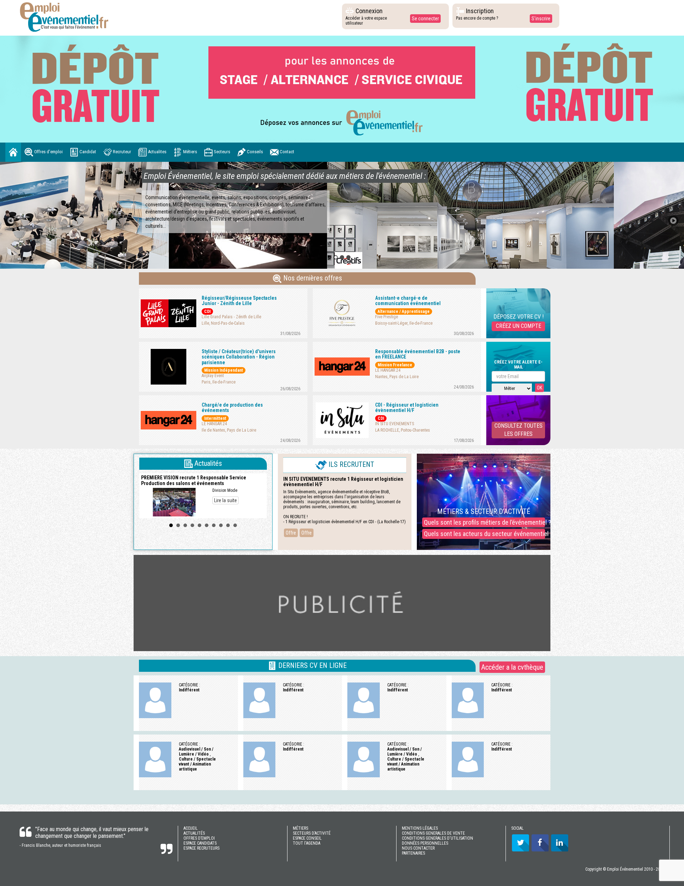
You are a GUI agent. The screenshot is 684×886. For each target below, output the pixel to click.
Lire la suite (225, 500)
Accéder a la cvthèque (512, 667)
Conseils (254, 151)
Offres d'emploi (48, 151)
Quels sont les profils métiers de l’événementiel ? (484, 522)
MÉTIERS (300, 828)
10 (235, 525)
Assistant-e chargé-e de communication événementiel (408, 300)
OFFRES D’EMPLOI (199, 838)
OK (539, 388)
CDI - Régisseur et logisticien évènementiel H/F (407, 407)
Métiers (189, 151)
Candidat (87, 151)
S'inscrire (541, 18)
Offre (291, 533)
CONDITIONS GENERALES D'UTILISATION (437, 838)
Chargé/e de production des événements (232, 407)
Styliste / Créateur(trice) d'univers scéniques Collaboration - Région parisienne (239, 357)
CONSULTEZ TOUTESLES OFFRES (518, 429)
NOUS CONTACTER (418, 848)
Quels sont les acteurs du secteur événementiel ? (484, 533)
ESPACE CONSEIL (307, 838)
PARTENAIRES (413, 853)
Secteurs (221, 151)
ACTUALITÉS (194, 833)
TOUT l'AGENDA (306, 843)
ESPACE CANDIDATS (200, 843)
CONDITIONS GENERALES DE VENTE (433, 833)
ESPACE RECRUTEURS (201, 848)
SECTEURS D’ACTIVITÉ (312, 833)
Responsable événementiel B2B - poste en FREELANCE (417, 354)
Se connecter (425, 18)
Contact (286, 151)
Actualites (156, 151)
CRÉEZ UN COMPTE (518, 326)
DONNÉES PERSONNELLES (425, 843)
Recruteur (121, 151)
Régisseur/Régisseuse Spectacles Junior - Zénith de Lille (239, 300)
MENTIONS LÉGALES (420, 828)
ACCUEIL (190, 828)
